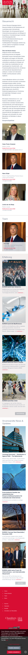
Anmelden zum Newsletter (10, 610)
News (5, 598)
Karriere (6, 603)
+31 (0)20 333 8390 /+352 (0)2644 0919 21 (12, 149)
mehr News (20, 583)
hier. (7, 640)
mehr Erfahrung (20, 413)
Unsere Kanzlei (8, 593)
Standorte (6, 606)
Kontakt (6, 608)
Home (5, 591)
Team (5, 595)
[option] (14, 236)
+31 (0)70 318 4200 (7, 210)
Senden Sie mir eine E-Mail (8, 148)
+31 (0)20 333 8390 (7, 180)
